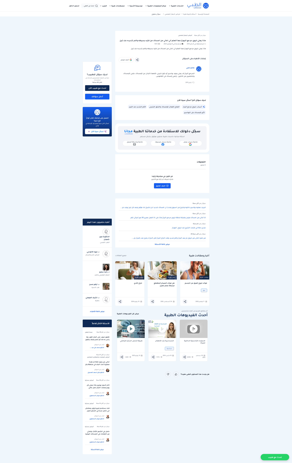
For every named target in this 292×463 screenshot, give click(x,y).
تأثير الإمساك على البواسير (194, 112)
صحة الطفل (88, 332)
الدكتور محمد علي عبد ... (97, 347)
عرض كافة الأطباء (97, 311)
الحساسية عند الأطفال (164, 341)
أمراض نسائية (89, 380)
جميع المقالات (120, 255)
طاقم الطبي (190, 68)
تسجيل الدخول (74, 6)
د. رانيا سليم (104, 271)
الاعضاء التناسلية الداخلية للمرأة (194, 342)
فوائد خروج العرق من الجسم (196, 283)
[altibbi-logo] (198, 6)
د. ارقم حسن (94, 284)
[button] (176, 6)
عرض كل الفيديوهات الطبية (128, 314)
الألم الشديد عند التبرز (137, 107)
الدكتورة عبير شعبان (104, 238)
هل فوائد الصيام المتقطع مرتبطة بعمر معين (164, 284)
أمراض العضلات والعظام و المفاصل (98, 357)
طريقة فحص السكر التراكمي (131, 341)
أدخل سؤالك (97, 96)
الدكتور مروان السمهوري (97, 395)
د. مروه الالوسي (93, 251)
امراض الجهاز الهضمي (172, 14)
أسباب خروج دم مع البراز (192, 107)
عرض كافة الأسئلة (162, 244)
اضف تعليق (160, 185)
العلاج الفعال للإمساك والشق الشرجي (164, 107)
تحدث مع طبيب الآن (97, 88)
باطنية (97, 300)
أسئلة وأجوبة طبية (189, 14)
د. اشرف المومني (92, 297)
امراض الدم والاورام (92, 255)
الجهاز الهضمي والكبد (102, 275)
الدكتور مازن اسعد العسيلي (96, 372)
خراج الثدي (138, 283)
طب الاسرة (95, 287)
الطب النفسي (105, 242)
